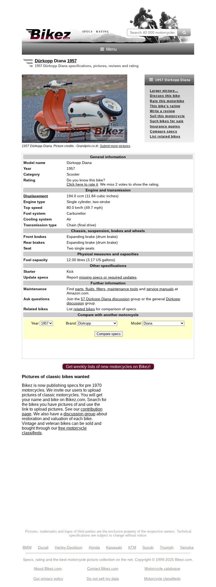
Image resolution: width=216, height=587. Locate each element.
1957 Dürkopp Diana (172, 80)
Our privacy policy (48, 578)
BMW (27, 547)
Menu (111, 49)
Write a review (162, 111)
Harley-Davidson (68, 547)
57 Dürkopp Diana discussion (105, 299)
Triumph (167, 547)
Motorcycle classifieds (162, 578)
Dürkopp (44, 60)
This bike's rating (165, 106)
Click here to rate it (82, 184)
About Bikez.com (48, 568)
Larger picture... (164, 91)
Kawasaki (114, 547)
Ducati (43, 547)
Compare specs (163, 131)
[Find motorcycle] (184, 32)
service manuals (160, 289)
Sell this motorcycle (167, 116)
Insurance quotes (165, 126)
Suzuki (148, 547)
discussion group (79, 414)
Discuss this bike (165, 96)
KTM (132, 547)
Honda (94, 547)
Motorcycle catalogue (162, 568)
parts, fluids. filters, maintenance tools (106, 289)
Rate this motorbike (167, 101)
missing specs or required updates (107, 277)
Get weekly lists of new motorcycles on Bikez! (108, 366)
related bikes (84, 309)
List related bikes (165, 136)
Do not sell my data (103, 578)
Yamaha (187, 547)
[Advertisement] (83, 13)
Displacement (35, 196)
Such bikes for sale (167, 121)
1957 (72, 60)
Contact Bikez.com (102, 568)
